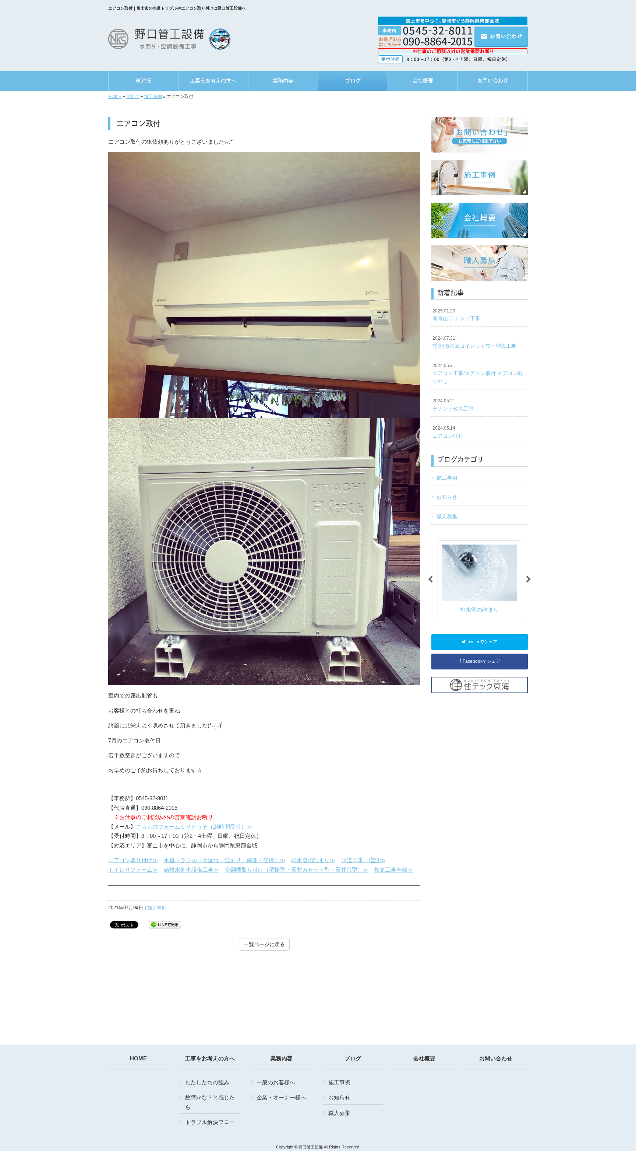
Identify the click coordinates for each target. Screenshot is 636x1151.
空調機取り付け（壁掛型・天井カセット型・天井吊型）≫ (296, 870)
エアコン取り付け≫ (133, 860)
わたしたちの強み (207, 1082)
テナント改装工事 (453, 405)
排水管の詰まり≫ (313, 860)
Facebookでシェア (481, 661)
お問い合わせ (495, 1058)
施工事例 (153, 96)
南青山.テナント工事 (456, 315)
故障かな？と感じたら (210, 1102)
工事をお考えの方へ (210, 1058)
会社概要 (424, 1058)
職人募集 (447, 516)
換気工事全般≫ (393, 870)
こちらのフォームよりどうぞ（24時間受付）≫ (194, 826)
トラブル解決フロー (210, 1122)
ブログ (132, 96)
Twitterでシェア (481, 641)
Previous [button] (430, 579)
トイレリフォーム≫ (133, 870)
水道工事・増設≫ (363, 860)
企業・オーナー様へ (281, 1097)
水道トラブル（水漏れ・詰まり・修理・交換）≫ (224, 860)
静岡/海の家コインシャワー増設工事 (474, 342)
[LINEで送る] (165, 924)
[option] (479, 579)
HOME (114, 96)
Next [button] (528, 579)
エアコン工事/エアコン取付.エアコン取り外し (477, 373)
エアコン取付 (447, 432)
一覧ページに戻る (264, 944)
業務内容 (282, 1058)
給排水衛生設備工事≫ (191, 870)
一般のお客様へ (276, 1082)
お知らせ (447, 497)
